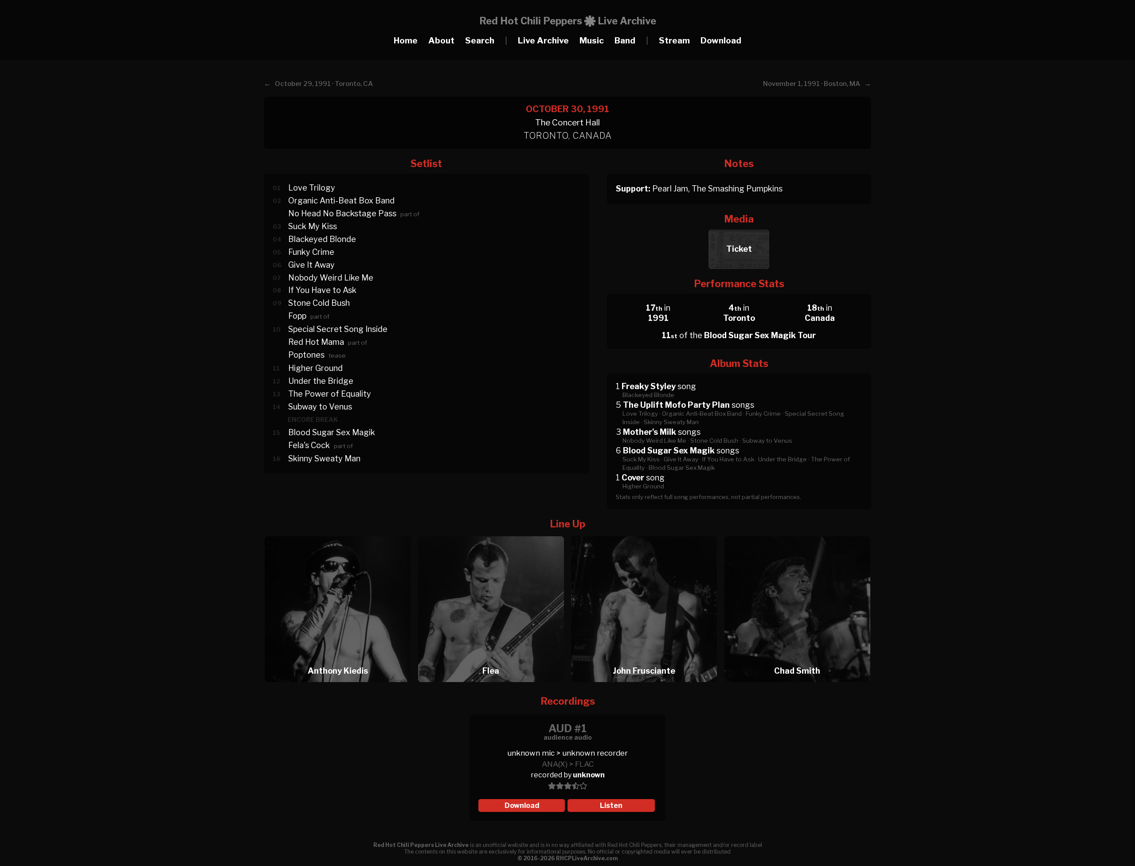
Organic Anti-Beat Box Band (341, 200)
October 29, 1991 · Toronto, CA (324, 84)
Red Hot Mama (316, 342)
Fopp (297, 315)
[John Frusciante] (647, 534)
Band (624, 40)
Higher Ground (315, 368)
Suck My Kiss (312, 226)
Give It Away (311, 264)
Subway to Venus (320, 406)
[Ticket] (739, 227)
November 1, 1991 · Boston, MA (811, 84)
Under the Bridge (320, 381)
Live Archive (543, 40)
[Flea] (494, 534)
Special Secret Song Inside (337, 329)
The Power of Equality (329, 393)
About (441, 40)
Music (591, 40)
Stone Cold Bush (319, 303)
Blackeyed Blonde (322, 239)
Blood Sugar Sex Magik (331, 432)
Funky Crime (311, 252)
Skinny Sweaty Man (324, 458)
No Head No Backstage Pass (342, 213)
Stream (674, 40)
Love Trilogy (311, 187)
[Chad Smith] (797, 534)
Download (721, 40)
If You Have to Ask (322, 290)
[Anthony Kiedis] (340, 534)
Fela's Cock (309, 445)
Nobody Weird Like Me (330, 277)
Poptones (306, 354)
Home (406, 40)
